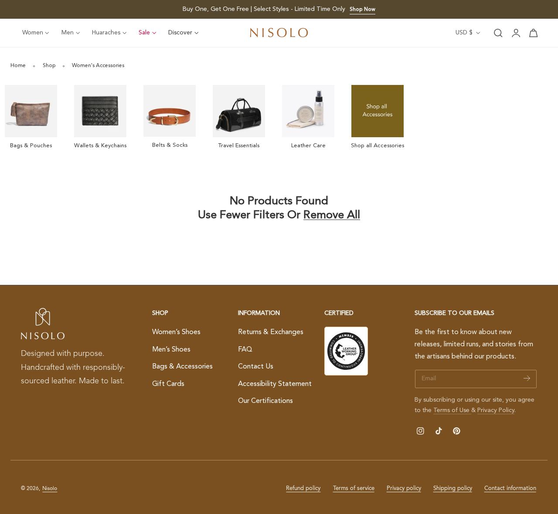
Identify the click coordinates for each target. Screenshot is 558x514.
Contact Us (255, 366)
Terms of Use (452, 410)
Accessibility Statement (275, 384)
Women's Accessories (98, 65)
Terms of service (353, 488)
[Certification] (346, 351)
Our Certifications (265, 401)
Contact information (510, 488)
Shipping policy (452, 488)
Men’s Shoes (171, 349)
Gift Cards (168, 384)
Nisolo (49, 488)
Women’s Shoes (176, 332)
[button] (498, 33)
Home (18, 65)
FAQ (245, 349)
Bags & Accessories (182, 366)
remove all (331, 215)
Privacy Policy (495, 410)
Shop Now (362, 9)
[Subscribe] (527, 378)
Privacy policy (404, 488)
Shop (49, 65)
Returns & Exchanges (270, 332)
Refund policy (303, 488)
